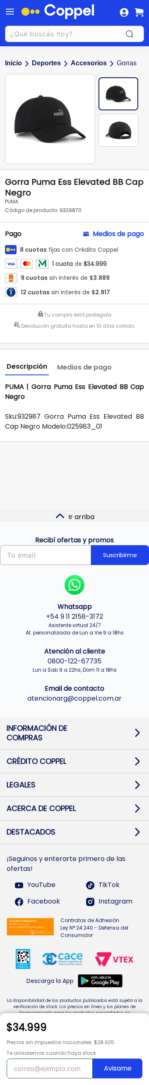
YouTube (41, 885)
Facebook (43, 901)
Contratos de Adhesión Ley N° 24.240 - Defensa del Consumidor (94, 928)
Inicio (13, 63)
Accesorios (89, 63)
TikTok (109, 885)
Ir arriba (81, 517)
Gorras (127, 63)
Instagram (115, 901)
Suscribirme (120, 555)
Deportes (46, 63)
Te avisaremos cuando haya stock (51, 1052)
